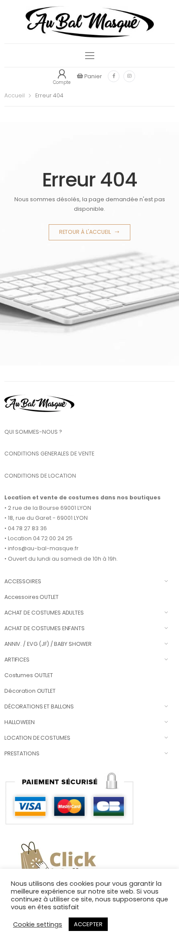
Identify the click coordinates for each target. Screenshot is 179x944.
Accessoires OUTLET (31, 597)
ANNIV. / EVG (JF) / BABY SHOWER (48, 644)
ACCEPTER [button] (88, 924)
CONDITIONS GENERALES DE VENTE (49, 453)
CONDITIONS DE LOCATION (40, 475)
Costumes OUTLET (28, 675)
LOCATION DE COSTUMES (37, 737)
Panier (92, 76)
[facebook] (113, 76)
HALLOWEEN (19, 722)
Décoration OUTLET (30, 691)
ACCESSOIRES (22, 581)
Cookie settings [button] (37, 924)
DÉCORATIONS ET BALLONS (39, 706)
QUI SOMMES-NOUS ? (33, 431)
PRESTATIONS (22, 753)
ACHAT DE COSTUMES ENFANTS (44, 628)
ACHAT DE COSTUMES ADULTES (44, 612)
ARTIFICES (17, 659)
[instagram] (129, 76)
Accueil (14, 95)
